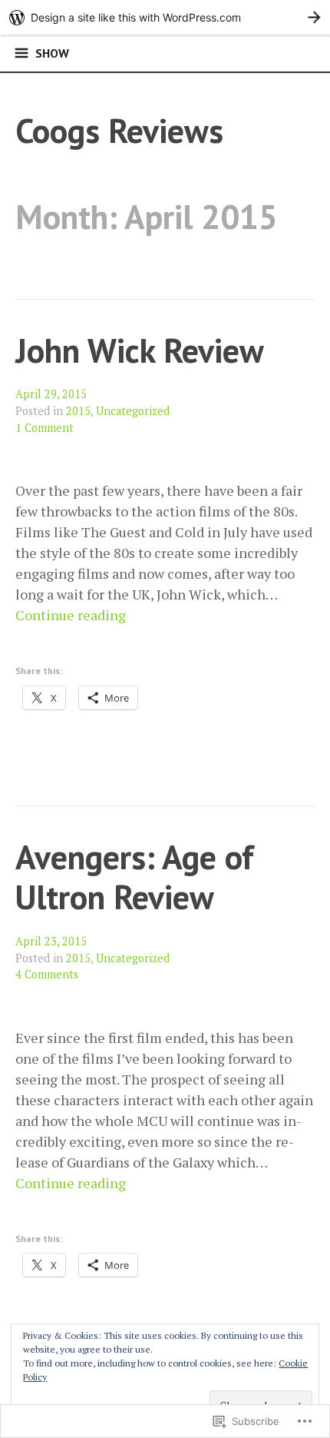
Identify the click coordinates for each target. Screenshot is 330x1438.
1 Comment (44, 427)
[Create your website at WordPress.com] (165, 17)
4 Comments (46, 974)
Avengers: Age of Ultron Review (134, 877)
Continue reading (70, 615)
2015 (78, 411)
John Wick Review (139, 350)
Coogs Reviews (119, 130)
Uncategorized (133, 411)
